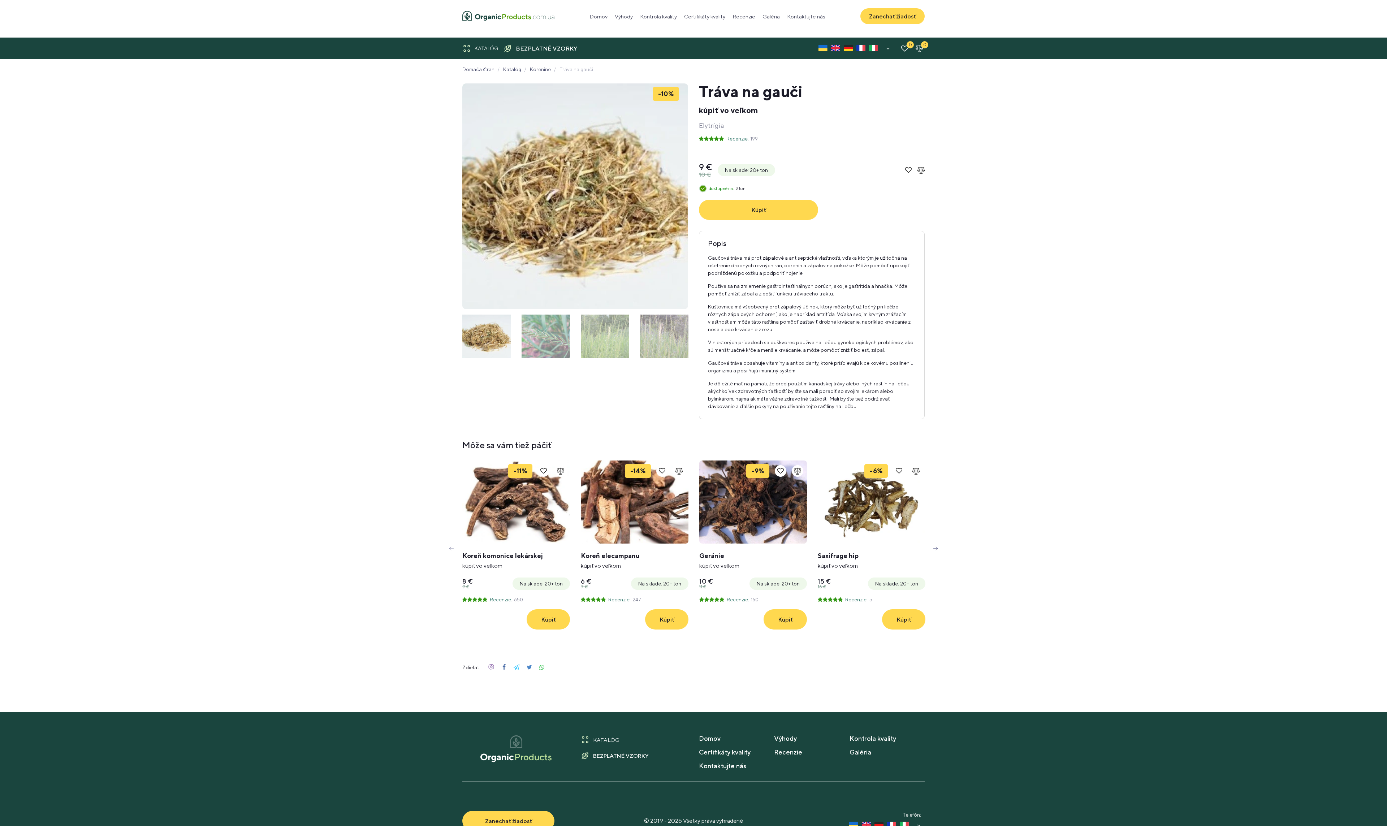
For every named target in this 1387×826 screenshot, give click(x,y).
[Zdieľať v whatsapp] (541, 667)
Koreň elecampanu (610, 560)
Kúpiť (758, 209)
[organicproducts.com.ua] (508, 16)
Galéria (771, 16)
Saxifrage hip (838, 560)
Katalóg (486, 48)
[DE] (848, 49)
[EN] (835, 49)
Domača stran (478, 69)
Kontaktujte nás (806, 16)
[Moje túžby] (904, 48)
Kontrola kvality (658, 16)
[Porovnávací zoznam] (919, 48)
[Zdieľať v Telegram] (516, 667)
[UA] (823, 49)
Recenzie (744, 16)
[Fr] (860, 49)
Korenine (540, 69)
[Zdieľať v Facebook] (503, 667)
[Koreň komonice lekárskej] (516, 502)
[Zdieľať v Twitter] (529, 667)
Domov (598, 16)
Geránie (719, 560)
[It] (873, 49)
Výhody (624, 16)
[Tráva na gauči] (575, 196)
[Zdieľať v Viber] (491, 667)
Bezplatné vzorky (546, 48)
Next (935, 548)
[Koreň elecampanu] (634, 502)
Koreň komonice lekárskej (502, 560)
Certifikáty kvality (704, 16)
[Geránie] (753, 502)
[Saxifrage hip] (871, 502)
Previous (451, 548)
